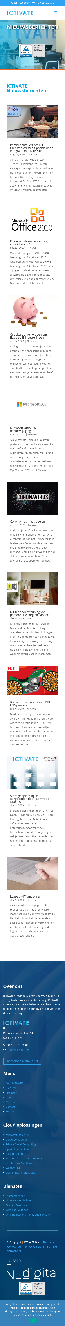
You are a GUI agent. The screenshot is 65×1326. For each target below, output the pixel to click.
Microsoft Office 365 (18, 1135)
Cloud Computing (16, 1139)
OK (33, 1320)
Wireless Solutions (17, 1210)
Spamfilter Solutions (18, 1149)
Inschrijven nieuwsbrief (22, 1061)
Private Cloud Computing (21, 1144)
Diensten (11, 1088)
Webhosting (13, 1168)
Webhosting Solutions (19, 1163)
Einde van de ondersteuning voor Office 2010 (29, 242)
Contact (10, 1107)
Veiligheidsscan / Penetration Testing (28, 1214)
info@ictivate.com (17, 1049)
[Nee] (60, 1313)
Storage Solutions (16, 1205)
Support (11, 1111)
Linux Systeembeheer (19, 1200)
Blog (8, 1097)
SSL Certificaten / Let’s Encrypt (24, 1158)
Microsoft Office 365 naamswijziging (23, 429)
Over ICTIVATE (14, 1083)
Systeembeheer (15, 1195)
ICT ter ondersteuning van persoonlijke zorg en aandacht (30, 613)
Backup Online (14, 1153)
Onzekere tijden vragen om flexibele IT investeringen (28, 336)
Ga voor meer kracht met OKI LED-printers (30, 703)
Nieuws (32, 154)
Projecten (11, 1092)
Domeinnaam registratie (20, 1172)
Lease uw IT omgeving (25, 896)
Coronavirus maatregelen (27, 521)
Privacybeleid (34, 1246)
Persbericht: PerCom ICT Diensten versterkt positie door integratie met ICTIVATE (31, 148)
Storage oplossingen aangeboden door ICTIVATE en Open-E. (30, 799)
